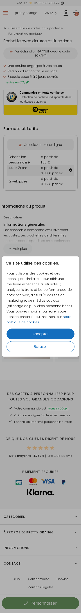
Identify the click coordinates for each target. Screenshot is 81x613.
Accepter (40, 333)
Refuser (40, 346)
